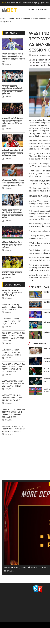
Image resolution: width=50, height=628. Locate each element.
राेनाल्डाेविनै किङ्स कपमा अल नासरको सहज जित (12, 273)
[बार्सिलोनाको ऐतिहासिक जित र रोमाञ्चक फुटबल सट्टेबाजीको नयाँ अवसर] (12, 233)
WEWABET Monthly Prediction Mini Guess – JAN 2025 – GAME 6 (13, 397)
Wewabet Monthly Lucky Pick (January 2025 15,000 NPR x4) (11, 352)
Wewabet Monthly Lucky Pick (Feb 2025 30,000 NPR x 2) (11, 321)
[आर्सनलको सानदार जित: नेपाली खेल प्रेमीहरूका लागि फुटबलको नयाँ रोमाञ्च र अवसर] (12, 141)
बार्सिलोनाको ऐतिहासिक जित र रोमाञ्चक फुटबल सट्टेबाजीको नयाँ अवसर (12, 245)
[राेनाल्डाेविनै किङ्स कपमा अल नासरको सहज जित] (12, 262)
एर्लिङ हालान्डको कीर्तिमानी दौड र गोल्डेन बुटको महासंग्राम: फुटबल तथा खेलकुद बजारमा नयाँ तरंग (13, 182)
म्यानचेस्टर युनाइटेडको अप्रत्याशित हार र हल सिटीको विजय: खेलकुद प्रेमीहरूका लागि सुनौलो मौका (12, 90)
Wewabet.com (9, 10)
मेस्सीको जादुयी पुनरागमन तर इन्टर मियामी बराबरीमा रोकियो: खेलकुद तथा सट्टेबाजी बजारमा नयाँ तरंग (12, 214)
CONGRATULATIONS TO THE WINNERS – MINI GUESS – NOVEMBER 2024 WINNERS (13, 413)
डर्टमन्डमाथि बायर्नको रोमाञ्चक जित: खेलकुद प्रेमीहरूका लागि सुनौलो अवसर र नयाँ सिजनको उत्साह (12, 122)
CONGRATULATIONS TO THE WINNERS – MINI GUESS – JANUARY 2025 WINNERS (13, 337)
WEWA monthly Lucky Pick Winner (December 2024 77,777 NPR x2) (13, 383)
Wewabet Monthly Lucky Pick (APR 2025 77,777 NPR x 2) (12, 292)
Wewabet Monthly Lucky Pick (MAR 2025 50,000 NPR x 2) (12, 307)
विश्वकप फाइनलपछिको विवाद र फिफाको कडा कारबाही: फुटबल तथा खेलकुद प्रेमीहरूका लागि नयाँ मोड (13, 58)
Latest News (12, 284)
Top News (10, 32)
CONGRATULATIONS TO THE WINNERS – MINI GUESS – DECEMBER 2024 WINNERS (13, 368)
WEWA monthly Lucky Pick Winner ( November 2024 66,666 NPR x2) (13, 429)
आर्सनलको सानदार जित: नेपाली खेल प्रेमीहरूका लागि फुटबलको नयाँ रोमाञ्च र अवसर (12, 153)
